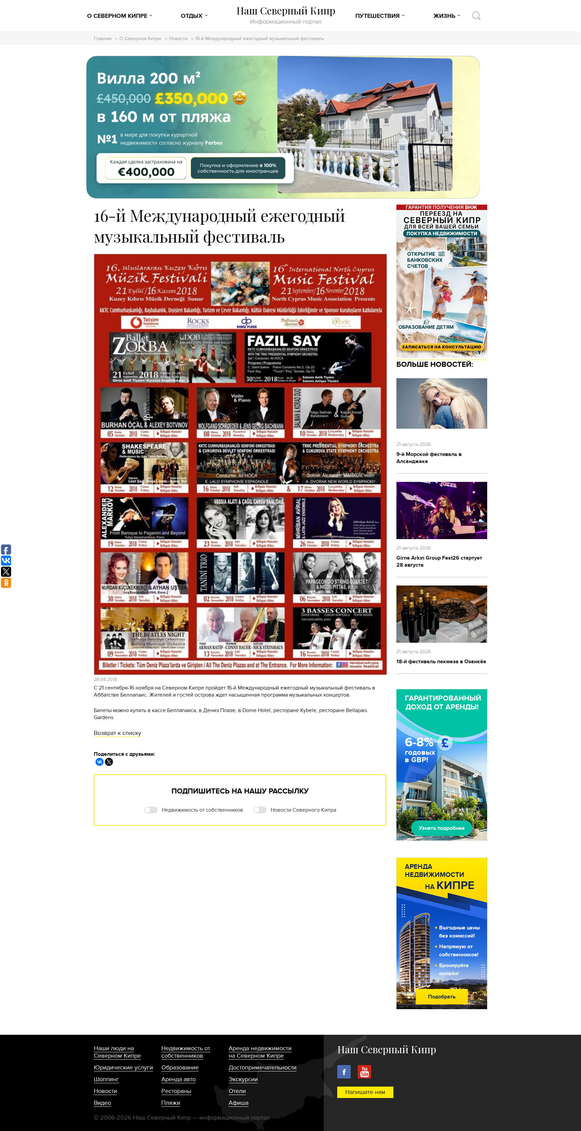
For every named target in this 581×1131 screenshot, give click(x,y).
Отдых (191, 16)
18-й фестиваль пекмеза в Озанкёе (441, 661)
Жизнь (444, 16)
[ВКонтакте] (99, 762)
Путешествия (377, 16)
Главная (103, 38)
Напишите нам (365, 1092)
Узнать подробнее (442, 828)
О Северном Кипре (117, 16)
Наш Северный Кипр (285, 15)
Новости (178, 38)
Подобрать (442, 996)
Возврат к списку (117, 733)
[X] (109, 762)
